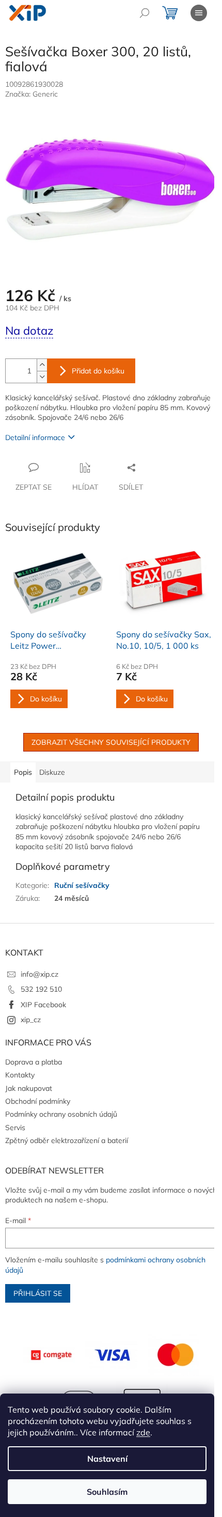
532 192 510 (41, 989)
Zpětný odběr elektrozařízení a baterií (66, 1140)
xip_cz (31, 1019)
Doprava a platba (33, 1062)
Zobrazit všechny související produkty (111, 742)
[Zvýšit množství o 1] (42, 365)
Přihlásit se (37, 1293)
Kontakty (20, 1075)
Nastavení (107, 1458)
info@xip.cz (39, 974)
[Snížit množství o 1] (42, 377)
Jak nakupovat (28, 1088)
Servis (15, 1127)
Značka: (31, 94)
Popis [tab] (23, 772)
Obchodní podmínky (37, 1101)
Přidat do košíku (98, 371)
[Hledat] (144, 13)
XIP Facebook (43, 1004)
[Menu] (198, 13)
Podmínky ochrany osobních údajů (61, 1114)
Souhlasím (107, 1492)
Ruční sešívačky (81, 885)
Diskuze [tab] (52, 772)
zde (143, 1432)
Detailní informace (35, 437)
